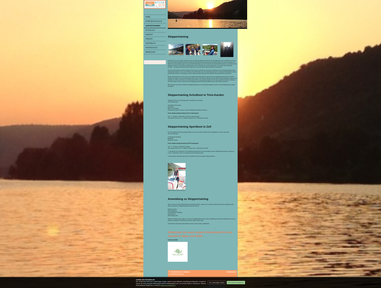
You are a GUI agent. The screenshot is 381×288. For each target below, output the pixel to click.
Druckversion (176, 272)
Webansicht (231, 272)
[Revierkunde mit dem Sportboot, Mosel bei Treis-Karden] (176, 49)
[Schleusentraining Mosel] (193, 49)
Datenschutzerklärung (167, 285)
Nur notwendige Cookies (217, 282)
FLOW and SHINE (173, 240)
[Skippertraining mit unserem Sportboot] (177, 176)
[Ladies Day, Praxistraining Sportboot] (210, 49)
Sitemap (186, 272)
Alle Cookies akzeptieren (236, 282)
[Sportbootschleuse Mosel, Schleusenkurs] (226, 49)
